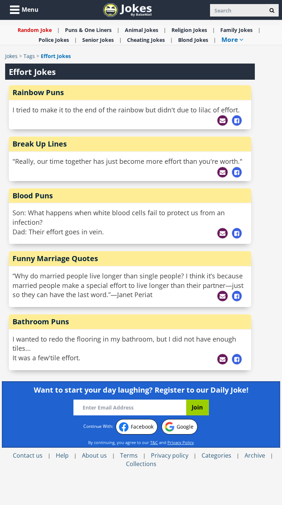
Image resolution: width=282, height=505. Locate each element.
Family (236, 29)
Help (62, 455)
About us (94, 455)
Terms (129, 455)
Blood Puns (32, 196)
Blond (193, 39)
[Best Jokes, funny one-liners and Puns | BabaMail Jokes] (127, 9)
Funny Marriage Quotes (55, 258)
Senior (98, 39)
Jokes (11, 56)
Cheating (146, 39)
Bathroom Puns (40, 322)
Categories (216, 455)
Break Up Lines (39, 144)
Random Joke (35, 29)
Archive (255, 455)
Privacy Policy (180, 442)
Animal (141, 29)
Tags (29, 56)
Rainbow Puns (38, 92)
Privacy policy (169, 455)
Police (54, 39)
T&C (154, 442)
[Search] (272, 10)
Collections (141, 464)
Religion (189, 29)
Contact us (28, 455)
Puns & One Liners (88, 29)
